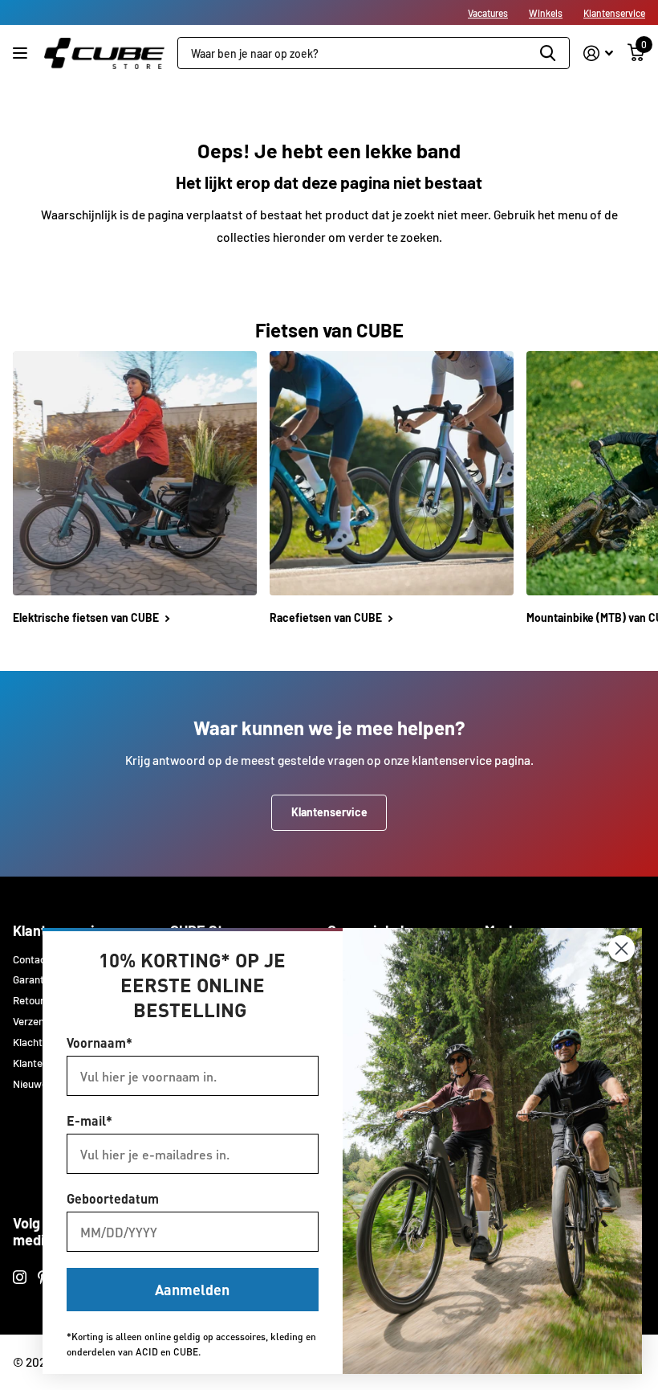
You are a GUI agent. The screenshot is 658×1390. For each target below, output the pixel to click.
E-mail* (89, 1120)
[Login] (598, 53)
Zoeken (548, 53)
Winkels (546, 12)
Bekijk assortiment (22, 53)
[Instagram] (19, 1277)
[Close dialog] (621, 948)
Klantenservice (614, 12)
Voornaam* (99, 1042)
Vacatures (488, 12)
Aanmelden (192, 1289)
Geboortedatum (113, 1198)
